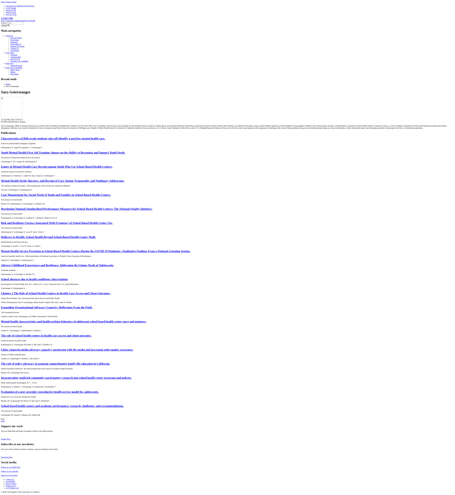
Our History (14, 51)
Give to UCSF (11, 15)
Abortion (13, 55)
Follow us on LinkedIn (9, 471)
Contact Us (14, 48)
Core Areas (10, 53)
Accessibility (10, 482)
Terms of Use (11, 486)
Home (8, 84)
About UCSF (11, 12)
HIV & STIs (15, 59)
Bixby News (15, 70)
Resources (9, 63)
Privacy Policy (11, 484)
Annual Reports (16, 66)
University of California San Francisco (20, 6)
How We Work (16, 38)
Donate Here (6, 439)
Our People (14, 40)
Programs (14, 42)
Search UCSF (11, 10)
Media (12, 72)
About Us (9, 36)
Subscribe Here (6, 457)
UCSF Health (11, 8)
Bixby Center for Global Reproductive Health (18, 21)
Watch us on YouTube (9, 475)
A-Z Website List (12, 488)
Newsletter (14, 74)
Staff (3, 421)
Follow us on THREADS (10, 467)
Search (3, 23)
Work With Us (15, 44)
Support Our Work (17, 46)
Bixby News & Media (14, 68)
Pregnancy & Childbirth (19, 61)
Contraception (15, 57)
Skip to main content (8, 2)
